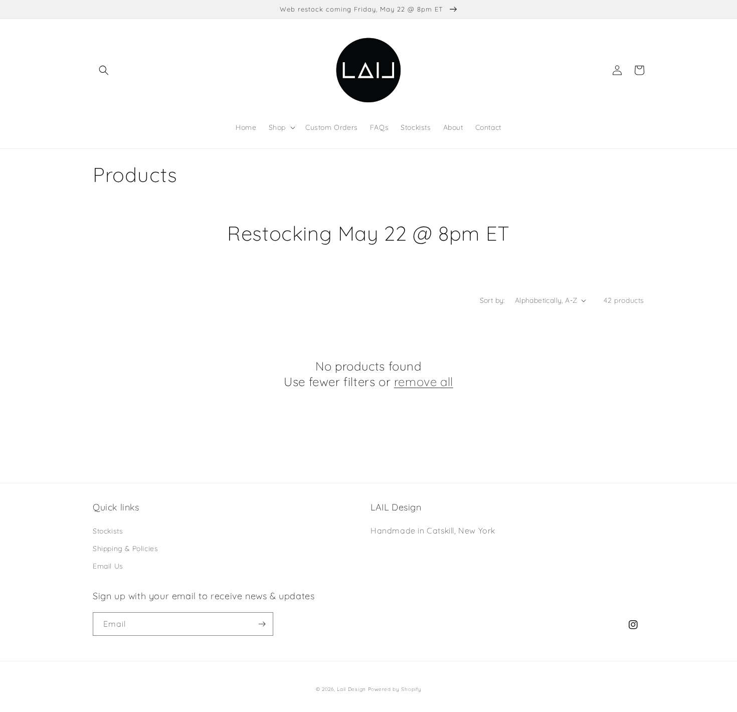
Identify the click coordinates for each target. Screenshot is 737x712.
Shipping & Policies (125, 548)
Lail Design (351, 689)
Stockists (108, 531)
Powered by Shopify (395, 689)
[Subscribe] (262, 624)
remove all (423, 381)
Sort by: (492, 300)
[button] (104, 70)
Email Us (108, 566)
